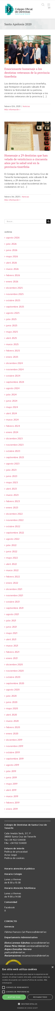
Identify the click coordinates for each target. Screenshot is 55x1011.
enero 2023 (12, 507)
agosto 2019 (12, 765)
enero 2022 (12, 582)
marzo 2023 (12, 495)
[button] (27, 1004)
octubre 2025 (13, 300)
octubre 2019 (13, 752)
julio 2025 (11, 319)
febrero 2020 (13, 727)
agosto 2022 (13, 539)
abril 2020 (11, 714)
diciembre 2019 (14, 739)
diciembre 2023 (14, 438)
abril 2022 (11, 564)
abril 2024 (11, 413)
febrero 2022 (13, 576)
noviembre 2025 (15, 294)
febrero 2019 (13, 802)
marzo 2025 (12, 344)
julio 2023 (11, 469)
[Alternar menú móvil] (49, 4)
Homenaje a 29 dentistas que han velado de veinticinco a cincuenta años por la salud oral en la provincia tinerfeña (26, 161)
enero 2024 (12, 432)
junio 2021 (11, 626)
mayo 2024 (12, 407)
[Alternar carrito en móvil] (49, 7)
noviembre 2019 (14, 746)
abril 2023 (11, 488)
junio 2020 (11, 702)
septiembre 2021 (15, 608)
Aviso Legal (10, 854)
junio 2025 (11, 325)
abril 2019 (11, 790)
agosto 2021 (12, 614)
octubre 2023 (13, 451)
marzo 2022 (12, 570)
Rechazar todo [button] (40, 997)
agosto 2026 (13, 237)
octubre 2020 (13, 677)
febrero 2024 (13, 426)
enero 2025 (12, 356)
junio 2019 (11, 777)
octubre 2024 (13, 375)
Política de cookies (14, 858)
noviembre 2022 (14, 520)
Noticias (26, 106)
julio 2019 (11, 771)
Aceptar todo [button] (14, 997)
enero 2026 (12, 281)
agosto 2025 (13, 313)
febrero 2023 (13, 501)
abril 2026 (11, 262)
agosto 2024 (13, 388)
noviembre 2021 (14, 595)
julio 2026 (11, 243)
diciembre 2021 (14, 589)
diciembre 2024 (14, 363)
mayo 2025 (12, 331)
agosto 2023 (13, 463)
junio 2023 (11, 476)
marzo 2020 (12, 721)
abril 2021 (11, 639)
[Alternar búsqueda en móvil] (43, 4)
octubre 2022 (13, 526)
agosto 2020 (13, 689)
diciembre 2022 (14, 513)
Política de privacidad (15, 851)
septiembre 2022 (15, 532)
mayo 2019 (11, 783)
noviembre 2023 (14, 444)
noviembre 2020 (15, 670)
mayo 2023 (12, 482)
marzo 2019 (12, 796)
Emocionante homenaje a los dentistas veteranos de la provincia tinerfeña (27, 72)
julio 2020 (11, 695)
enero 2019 (12, 808)
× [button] (52, 967)
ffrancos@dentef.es (35, 932)
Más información (11, 109)
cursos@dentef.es (40, 942)
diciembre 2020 (14, 664)
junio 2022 (11, 551)
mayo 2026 (12, 256)
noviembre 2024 (15, 369)
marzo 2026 (12, 269)
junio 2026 (11, 250)
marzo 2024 (12, 419)
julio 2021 (11, 620)
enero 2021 (12, 658)
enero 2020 (12, 733)
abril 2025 (11, 338)
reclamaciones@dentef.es (35, 955)
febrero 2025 (13, 350)
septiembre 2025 (15, 306)
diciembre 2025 (14, 287)
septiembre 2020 (15, 683)
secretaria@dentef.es (37, 946)
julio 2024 (11, 394)
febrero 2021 (12, 652)
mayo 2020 (12, 708)
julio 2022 (11, 545)
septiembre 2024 (15, 382)
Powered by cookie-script (27, 1008)
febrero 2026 (13, 275)
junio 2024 (11, 400)
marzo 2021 (12, 645)
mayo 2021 (11, 633)
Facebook (9, 907)
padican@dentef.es (14, 952)
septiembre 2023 (15, 457)
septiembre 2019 (15, 758)
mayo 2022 (12, 557)
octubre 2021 (13, 601)
